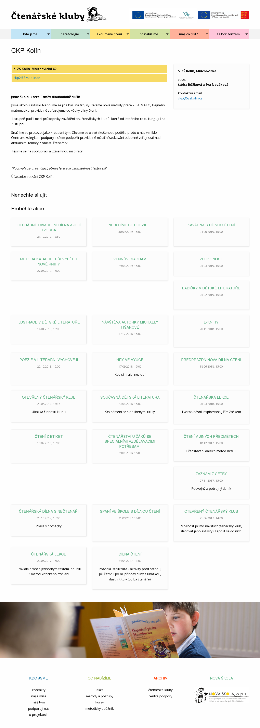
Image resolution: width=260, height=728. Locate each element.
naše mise (38, 696)
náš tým (39, 702)
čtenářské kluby (160, 690)
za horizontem (228, 34)
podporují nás (38, 708)
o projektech (38, 714)
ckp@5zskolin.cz (190, 98)
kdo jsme (30, 34)
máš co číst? (188, 34)
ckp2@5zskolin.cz (27, 77)
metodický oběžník (99, 708)
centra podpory (160, 696)
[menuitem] (31, 34)
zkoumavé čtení (109, 34)
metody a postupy (99, 696)
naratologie (70, 34)
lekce (99, 690)
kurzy (99, 702)
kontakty (39, 690)
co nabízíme (149, 34)
